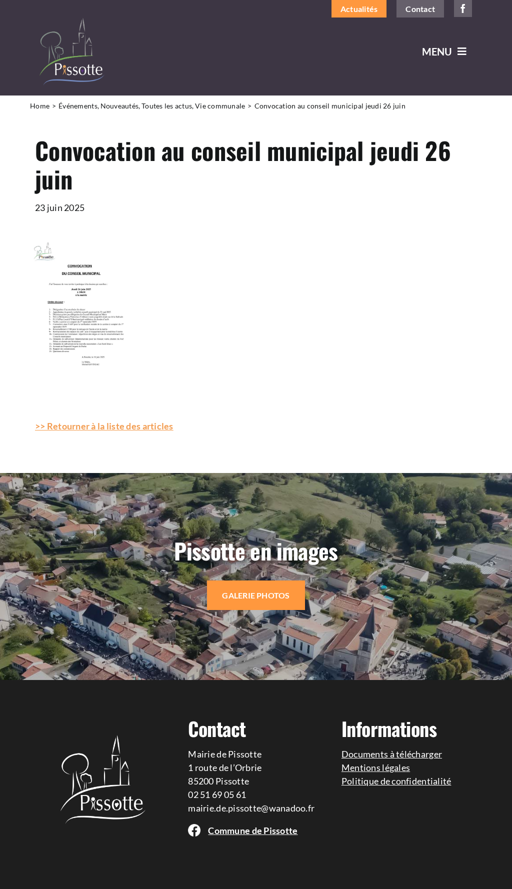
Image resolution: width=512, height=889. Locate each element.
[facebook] (463, 8)
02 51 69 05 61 (217, 794)
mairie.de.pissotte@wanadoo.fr (251, 808)
